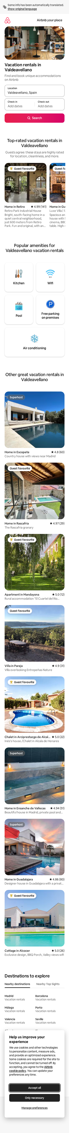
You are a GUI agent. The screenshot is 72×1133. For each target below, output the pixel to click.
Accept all (34, 1088)
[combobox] (34, 92)
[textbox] (19, 106)
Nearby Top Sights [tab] (48, 984)
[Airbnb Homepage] (7, 20)
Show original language (22, 9)
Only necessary (34, 1098)
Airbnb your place (49, 20)
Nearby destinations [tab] (17, 984)
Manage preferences (35, 1108)
